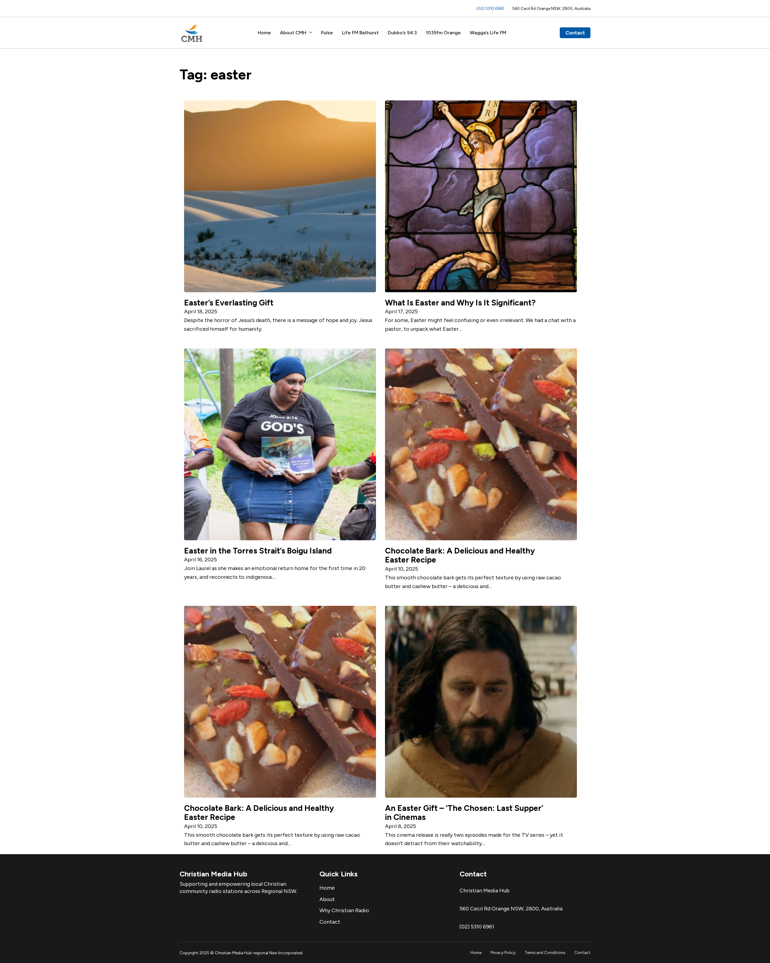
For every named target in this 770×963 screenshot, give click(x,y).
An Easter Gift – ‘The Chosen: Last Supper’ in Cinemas (464, 812)
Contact (575, 33)
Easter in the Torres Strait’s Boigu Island (258, 551)
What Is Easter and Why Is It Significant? (460, 303)
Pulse (327, 32)
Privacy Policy (503, 952)
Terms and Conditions (545, 952)
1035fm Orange (443, 32)
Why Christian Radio (344, 910)
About (327, 899)
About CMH (293, 32)
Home (264, 32)
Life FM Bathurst (360, 32)
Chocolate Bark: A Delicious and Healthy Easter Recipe (460, 555)
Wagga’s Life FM (488, 32)
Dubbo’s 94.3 (402, 32)
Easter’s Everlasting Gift (228, 303)
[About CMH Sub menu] (310, 33)
